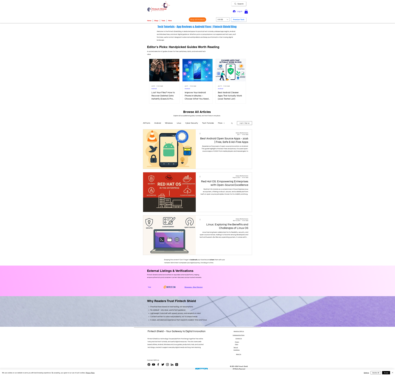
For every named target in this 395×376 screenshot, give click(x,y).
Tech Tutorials (208, 123)
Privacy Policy (90, 373)
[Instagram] (167, 364)
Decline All (375, 373)
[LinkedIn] (172, 364)
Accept (386, 373)
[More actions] (200, 133)
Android (154, 88)
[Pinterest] (149, 364)
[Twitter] (163, 364)
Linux (179, 123)
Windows (169, 123)
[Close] (392, 372)
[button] (246, 11)
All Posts (146, 123)
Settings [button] (366, 373)
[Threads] (176, 364)
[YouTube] (153, 364)
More (220, 123)
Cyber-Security (191, 123)
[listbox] (222, 19)
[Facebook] (158, 364)
